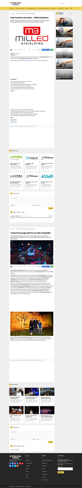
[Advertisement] (5, 28)
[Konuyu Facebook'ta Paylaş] (48, 50)
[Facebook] (10, 463)
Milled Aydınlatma (17, 126)
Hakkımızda (28, 460)
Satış (24, 126)
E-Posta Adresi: (60, 466)
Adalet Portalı (44, 471)
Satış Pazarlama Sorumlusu (30, 126)
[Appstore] (13, 466)
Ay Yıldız (12, 360)
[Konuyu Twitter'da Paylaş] (50, 50)
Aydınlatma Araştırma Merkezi (47, 460)
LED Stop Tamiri (45, 479)
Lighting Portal (44, 463)
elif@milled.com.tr (13, 122)
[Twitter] (13, 463)
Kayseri (12, 126)
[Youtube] (20, 463)
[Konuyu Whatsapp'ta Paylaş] (52, 50)
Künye (27, 474)
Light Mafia (44, 465)
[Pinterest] (22, 463)
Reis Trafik (44, 477)
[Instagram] (15, 463)
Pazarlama (21, 126)
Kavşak (19, 360)
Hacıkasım (16, 360)
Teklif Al (27, 468)
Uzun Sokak (41, 360)
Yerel (16, 228)
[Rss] (17, 466)
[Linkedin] (17, 463)
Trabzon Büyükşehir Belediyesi (34, 360)
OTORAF (43, 468)
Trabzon (27, 360)
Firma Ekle (28, 465)
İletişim (27, 477)
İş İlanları (17, 13)
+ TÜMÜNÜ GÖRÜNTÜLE (71, 13)
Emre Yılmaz (14, 49)
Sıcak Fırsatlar (44, 474)
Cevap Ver (51, 216)
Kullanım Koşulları (29, 463)
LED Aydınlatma (23, 360)
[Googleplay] (15, 466)
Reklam (27, 471)
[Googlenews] (10, 466)
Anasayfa (12, 13)
